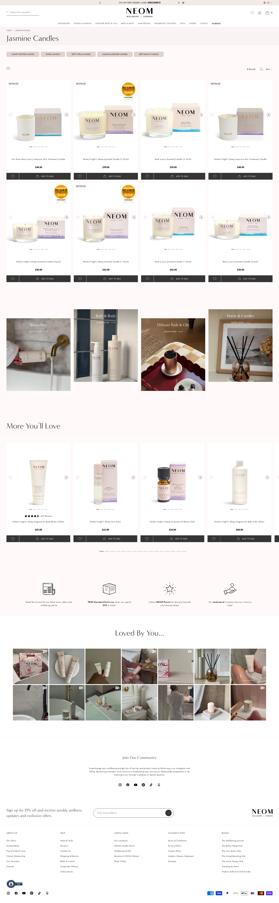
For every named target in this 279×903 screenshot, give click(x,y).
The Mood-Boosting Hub (233, 856)
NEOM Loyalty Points (124, 845)
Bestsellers (64, 23)
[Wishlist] (252, 12)
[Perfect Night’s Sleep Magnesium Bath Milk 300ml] (239, 475)
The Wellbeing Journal (233, 840)
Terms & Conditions (177, 840)
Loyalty (204, 23)
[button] (30, 666)
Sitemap (172, 861)
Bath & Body (127, 23)
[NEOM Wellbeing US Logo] (139, 13)
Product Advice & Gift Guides (236, 871)
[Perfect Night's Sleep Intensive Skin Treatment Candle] (240, 112)
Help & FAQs (66, 840)
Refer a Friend (67, 861)
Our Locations (121, 840)
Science (216, 23)
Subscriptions (66, 871)
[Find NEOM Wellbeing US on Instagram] (120, 784)
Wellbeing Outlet (122, 851)
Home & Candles (83, 23)
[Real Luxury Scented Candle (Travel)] (240, 215)
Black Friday (120, 861)
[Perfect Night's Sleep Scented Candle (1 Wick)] (106, 215)
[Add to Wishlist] (13, 176)
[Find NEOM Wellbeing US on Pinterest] (143, 785)
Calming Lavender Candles (114, 54)
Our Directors (13, 861)
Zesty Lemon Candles (149, 54)
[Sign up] (168, 813)
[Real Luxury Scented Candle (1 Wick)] (173, 215)
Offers (192, 23)
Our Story (11, 840)
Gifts (182, 23)
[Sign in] (260, 13)
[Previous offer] (100, 2)
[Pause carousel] (183, 3)
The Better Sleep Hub (232, 845)
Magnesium (144, 23)
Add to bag (47, 176)
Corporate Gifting (69, 866)
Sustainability (13, 845)
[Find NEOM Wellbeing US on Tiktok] (151, 784)
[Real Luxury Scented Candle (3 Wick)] (173, 112)
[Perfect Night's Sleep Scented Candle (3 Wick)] (106, 112)
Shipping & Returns (69, 856)
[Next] (66, 114)
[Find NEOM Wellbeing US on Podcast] (159, 784)
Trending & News (230, 866)
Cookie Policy (174, 851)
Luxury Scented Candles (23, 54)
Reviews (64, 845)
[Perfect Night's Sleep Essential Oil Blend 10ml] (172, 475)
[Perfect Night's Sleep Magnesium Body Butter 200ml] (38, 475)
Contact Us (65, 851)
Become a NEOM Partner (126, 856)
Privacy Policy (174, 845)
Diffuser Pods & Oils (106, 23)
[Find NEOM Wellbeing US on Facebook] (128, 784)
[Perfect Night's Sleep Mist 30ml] (105, 475)
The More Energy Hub (232, 861)
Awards (10, 866)
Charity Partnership (15, 856)
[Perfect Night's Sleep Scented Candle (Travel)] (38, 215)
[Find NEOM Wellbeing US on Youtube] (136, 785)
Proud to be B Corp (15, 851)
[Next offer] (178, 2)
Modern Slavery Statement (181, 856)
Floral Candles (53, 54)
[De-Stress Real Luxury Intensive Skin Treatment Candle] (38, 112)
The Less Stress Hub (231, 851)
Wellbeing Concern (165, 23)
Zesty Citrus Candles (81, 54)
